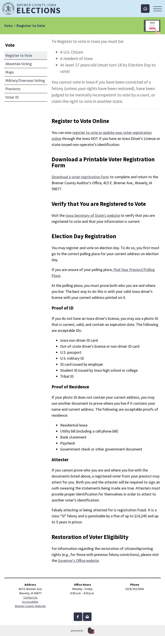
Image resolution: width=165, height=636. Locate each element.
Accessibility (30, 602)
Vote (8, 25)
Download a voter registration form (80, 176)
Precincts (12, 88)
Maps (9, 72)
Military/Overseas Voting (25, 80)
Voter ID (11, 97)
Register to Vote (18, 55)
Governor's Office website (78, 560)
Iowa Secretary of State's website (93, 215)
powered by (77, 630)
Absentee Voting (18, 63)
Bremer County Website (30, 606)
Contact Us (30, 597)
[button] (157, 8)
